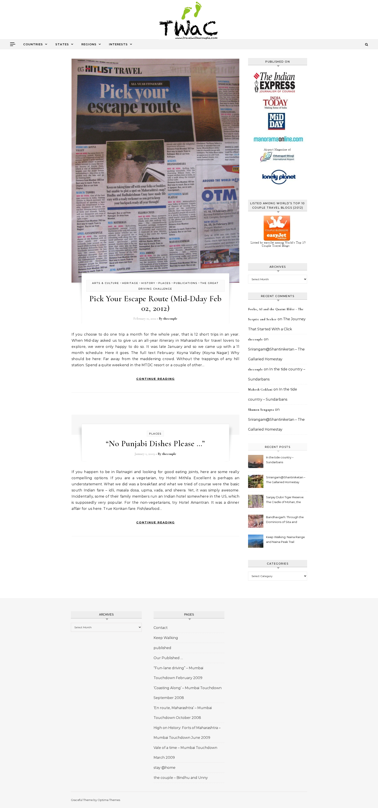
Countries (33, 44)
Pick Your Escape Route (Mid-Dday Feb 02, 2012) (155, 303)
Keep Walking (166, 638)
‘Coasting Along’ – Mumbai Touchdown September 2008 (188, 693)
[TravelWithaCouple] (189, 21)
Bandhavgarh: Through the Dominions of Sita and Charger (285, 520)
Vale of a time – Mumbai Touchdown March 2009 (185, 753)
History (148, 283)
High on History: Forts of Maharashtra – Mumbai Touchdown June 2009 (187, 733)
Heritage (130, 283)
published (162, 648)
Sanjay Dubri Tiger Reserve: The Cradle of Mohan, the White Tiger (285, 500)
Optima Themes (109, 800)
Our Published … (168, 658)
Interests (118, 44)
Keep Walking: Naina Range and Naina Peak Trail (285, 539)
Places (164, 283)
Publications (185, 283)
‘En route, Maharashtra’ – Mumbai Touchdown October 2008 (183, 713)
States (62, 44)
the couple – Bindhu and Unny (181, 778)
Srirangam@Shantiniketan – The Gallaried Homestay (285, 479)
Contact (161, 628)
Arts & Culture (105, 283)
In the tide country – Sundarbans (280, 460)
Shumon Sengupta (261, 410)
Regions (88, 44)
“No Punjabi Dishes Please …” (155, 443)
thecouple (170, 318)
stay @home (164, 768)
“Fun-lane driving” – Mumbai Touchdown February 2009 (178, 673)
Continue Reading (155, 378)
